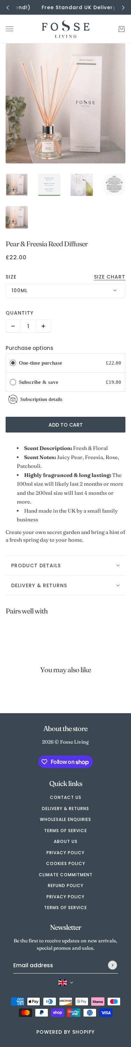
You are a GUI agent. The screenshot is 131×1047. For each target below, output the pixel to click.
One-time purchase (40, 363)
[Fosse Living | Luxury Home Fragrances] (65, 29)
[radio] (13, 363)
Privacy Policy (65, 853)
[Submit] (112, 965)
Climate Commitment (66, 875)
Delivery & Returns (65, 808)
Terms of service (65, 908)
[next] (123, 7)
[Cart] (121, 29)
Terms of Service (65, 831)
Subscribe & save (39, 382)
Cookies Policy (65, 863)
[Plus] (43, 326)
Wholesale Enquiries (65, 819)
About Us (66, 841)
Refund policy (65, 885)
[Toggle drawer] (9, 29)
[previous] (8, 7)
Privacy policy (65, 897)
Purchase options (29, 348)
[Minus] (13, 326)
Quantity (20, 312)
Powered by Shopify (65, 1031)
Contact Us (65, 797)
